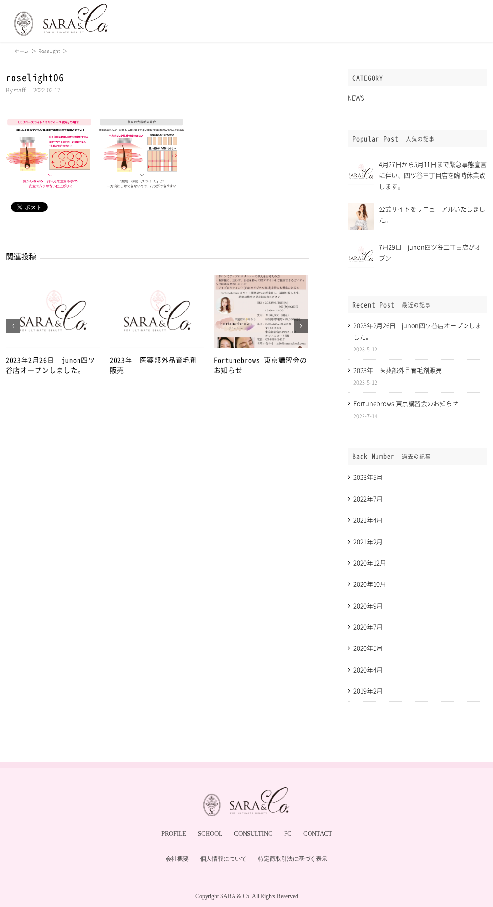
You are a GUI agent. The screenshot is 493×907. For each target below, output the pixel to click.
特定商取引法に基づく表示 (292, 858)
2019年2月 (368, 690)
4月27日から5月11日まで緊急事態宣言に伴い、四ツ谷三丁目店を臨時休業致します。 (433, 175)
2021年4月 (368, 519)
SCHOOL (210, 833)
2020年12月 (369, 562)
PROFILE (173, 833)
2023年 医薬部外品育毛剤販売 (397, 370)
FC (288, 833)
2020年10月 (369, 583)
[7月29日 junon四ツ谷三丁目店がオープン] (361, 245)
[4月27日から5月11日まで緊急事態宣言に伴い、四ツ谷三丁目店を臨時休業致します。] (361, 162)
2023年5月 (368, 476)
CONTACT (317, 833)
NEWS (356, 97)
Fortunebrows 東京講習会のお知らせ (405, 403)
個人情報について (223, 858)
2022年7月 (368, 498)
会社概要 (177, 858)
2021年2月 (368, 541)
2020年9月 (368, 605)
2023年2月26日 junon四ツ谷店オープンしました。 (50, 365)
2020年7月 (368, 626)
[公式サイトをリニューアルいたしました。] (361, 207)
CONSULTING (253, 833)
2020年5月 (368, 647)
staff (20, 90)
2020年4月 (368, 669)
